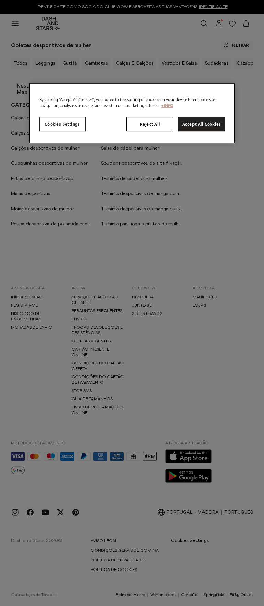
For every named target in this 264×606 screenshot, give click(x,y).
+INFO (167, 105)
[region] (132, 113)
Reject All (150, 124)
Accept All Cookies (201, 124)
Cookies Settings (62, 124)
